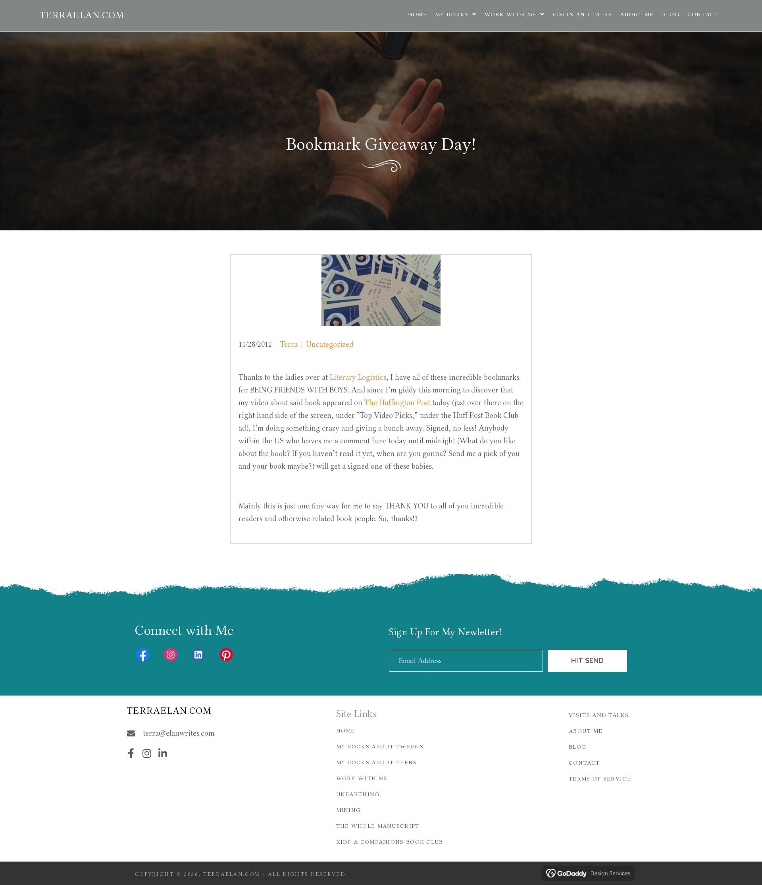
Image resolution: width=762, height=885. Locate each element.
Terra (289, 344)
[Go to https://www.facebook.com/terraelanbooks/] (143, 655)
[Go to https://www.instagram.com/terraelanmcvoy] (171, 655)
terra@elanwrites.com (178, 733)
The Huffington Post (398, 402)
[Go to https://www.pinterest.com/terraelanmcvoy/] (226, 655)
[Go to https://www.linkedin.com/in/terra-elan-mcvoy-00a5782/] (198, 655)
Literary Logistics (358, 377)
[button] (587, 661)
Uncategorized (329, 344)
